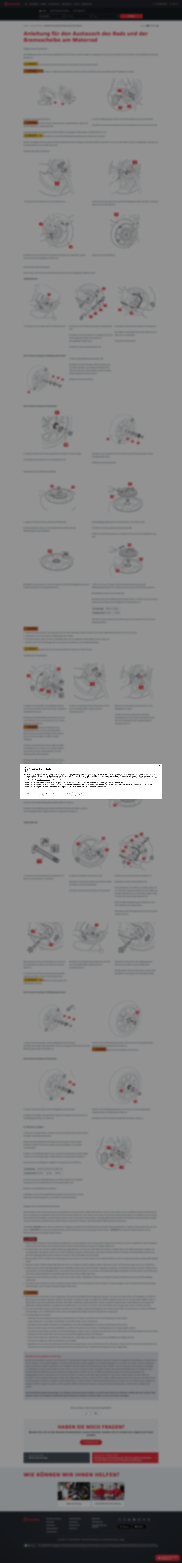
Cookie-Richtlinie (43, 780)
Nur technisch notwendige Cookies (58, 794)
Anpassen (80, 794)
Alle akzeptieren (32, 794)
